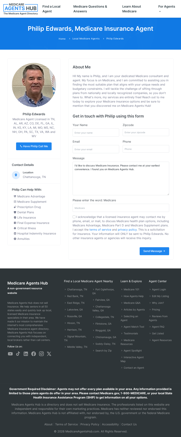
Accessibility (110, 424)
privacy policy (127, 229)
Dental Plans (25, 212)
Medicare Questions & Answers (90, 9)
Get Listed (157, 333)
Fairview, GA (102, 299)
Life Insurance (26, 217)
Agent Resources (161, 340)
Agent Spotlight (132, 350)
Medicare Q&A (131, 302)
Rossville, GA (74, 316)
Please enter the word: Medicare (94, 200)
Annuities (23, 239)
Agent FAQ (157, 326)
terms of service (100, 229)
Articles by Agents (134, 309)
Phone (127, 141)
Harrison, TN (74, 329)
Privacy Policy (89, 424)
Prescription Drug (28, 207)
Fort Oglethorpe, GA (103, 291)
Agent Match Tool (133, 326)
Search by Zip (103, 350)
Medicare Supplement (31, 201)
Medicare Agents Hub (27, 283)
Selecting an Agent (129, 318)
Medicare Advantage (30, 196)
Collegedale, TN (104, 316)
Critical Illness (26, 228)
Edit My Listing (160, 296)
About (48, 424)
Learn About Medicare (131, 9)
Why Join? (157, 302)
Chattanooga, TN (76, 289)
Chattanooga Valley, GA (101, 308)
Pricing (155, 309)
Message (78, 158)
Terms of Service (66, 424)
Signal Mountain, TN (75, 338)
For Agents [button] (166, 6)
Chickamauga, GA (105, 337)
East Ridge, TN (75, 302)
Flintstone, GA (103, 323)
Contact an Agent (133, 367)
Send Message (153, 251)
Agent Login (158, 289)
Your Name (80, 125)
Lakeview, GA (74, 309)
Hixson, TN (73, 322)
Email (76, 141)
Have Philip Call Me (35, 146)
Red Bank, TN (74, 296)
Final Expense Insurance (32, 223)
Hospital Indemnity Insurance (36, 233)
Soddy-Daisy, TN (105, 343)
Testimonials (130, 333)
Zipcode (128, 125)
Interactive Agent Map (132, 359)
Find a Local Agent (51, 9)
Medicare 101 (131, 289)
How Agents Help (133, 296)
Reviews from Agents (158, 318)
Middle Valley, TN (76, 346)
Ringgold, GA (102, 330)
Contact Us (129, 424)
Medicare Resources (128, 342)
